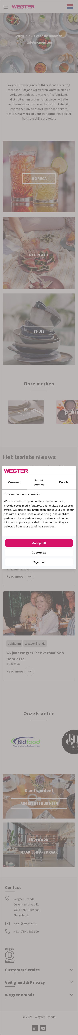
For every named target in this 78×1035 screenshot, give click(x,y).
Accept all (39, 543)
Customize (39, 552)
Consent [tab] (14, 482)
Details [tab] (64, 482)
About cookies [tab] (39, 482)
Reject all (39, 562)
